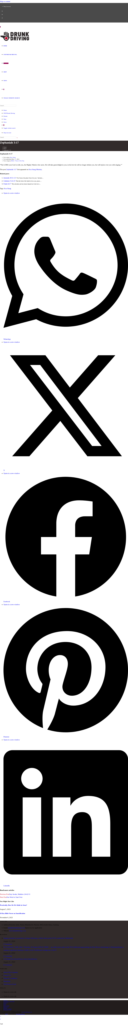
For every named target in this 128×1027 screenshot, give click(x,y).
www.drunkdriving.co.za (17, 931)
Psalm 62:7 (7, 184)
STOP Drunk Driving (9, 113)
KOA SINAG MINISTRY (9, 1001)
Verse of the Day (19, 161)
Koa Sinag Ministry (35, 169)
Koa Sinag (13, 157)
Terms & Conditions (10, 978)
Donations (6, 981)
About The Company (10, 972)
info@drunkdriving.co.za (16, 928)
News (5, 122)
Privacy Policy (6, 1005)
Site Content (6, 1007)
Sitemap (5, 1008)
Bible (12, 161)
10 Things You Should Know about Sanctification (20, 959)
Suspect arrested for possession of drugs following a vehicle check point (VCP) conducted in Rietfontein (38, 938)
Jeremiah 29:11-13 (9, 178)
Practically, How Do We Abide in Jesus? (13, 905)
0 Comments (7, 944)
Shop (4, 119)
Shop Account (7, 6)
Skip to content (5, 1)
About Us (5, 1000)
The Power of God (9, 984)
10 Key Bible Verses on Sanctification (12, 913)
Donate (5, 116)
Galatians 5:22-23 (9, 181)
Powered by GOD (7, 1010)
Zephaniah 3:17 (7, 150)
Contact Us (7, 975)
